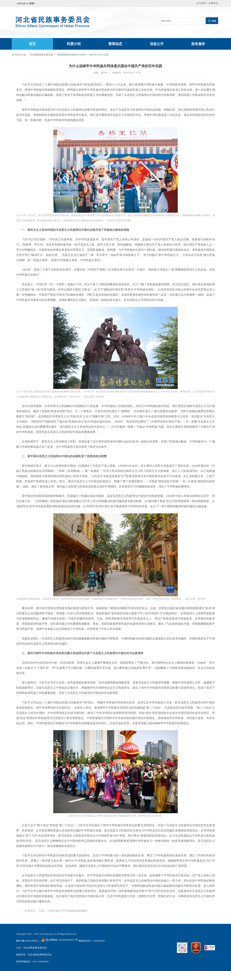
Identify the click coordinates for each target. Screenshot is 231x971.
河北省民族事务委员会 (41, 54)
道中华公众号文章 (99, 54)
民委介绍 (74, 44)
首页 (32, 44)
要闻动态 (115, 44)
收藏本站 (213, 3)
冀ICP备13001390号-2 (27, 940)
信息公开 (157, 44)
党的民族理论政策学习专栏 (71, 54)
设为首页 (201, 3)
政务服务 (198, 44)
